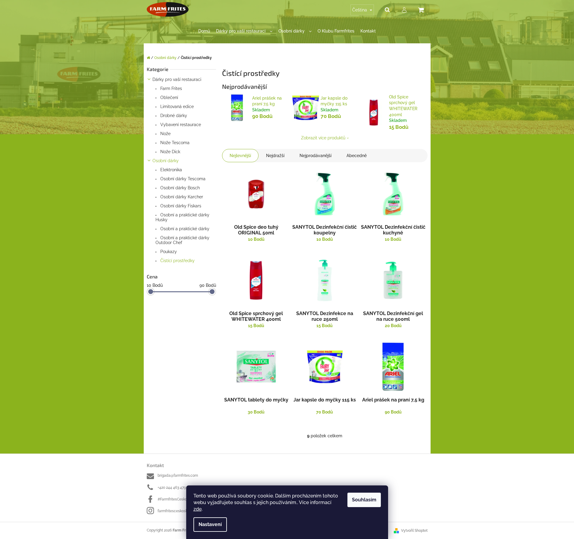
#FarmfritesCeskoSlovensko (181, 499)
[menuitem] (204, 31)
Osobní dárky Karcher (181, 196)
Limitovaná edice (176, 106)
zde (197, 509)
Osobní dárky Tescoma (182, 178)
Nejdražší (275, 155)
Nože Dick (169, 151)
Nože (165, 133)
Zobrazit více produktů (323, 137)
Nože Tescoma (174, 142)
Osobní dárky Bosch (179, 187)
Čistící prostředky (177, 260)
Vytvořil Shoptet (414, 530)
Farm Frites (170, 88)
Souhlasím (364, 500)
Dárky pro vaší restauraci (176, 79)
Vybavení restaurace (180, 124)
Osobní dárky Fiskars (180, 205)
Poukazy (168, 251)
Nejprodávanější (315, 155)
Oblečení (168, 97)
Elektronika (170, 169)
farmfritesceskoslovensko (179, 511)
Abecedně (357, 155)
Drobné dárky (173, 115)
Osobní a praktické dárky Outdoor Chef (182, 240)
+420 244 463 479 (172, 487)
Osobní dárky (165, 160)
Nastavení (210, 524)
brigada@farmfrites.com (178, 475)
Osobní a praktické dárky (184, 228)
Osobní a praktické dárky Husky (182, 217)
